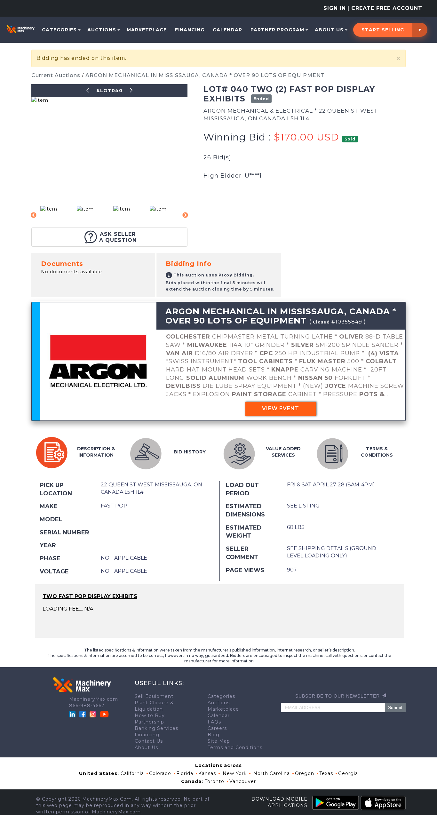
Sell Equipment (154, 696)
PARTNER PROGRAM (277, 30)
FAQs (214, 722)
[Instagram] (94, 713)
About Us (329, 30)
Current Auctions (56, 75)
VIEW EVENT (280, 408)
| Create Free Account (384, 8)
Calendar (227, 30)
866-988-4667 (87, 705)
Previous (33, 215)
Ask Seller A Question (118, 237)
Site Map (219, 741)
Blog (213, 735)
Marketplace (147, 30)
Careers (217, 728)
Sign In (334, 8)
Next (185, 215)
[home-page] (20, 29)
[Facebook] (82, 713)
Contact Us (149, 741)
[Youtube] (104, 713)
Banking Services (156, 728)
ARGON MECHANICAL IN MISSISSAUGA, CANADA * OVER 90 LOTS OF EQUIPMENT (205, 75)
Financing (189, 30)
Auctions (101, 30)
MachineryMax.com (93, 699)
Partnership (149, 722)
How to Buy (150, 715)
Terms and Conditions (235, 747)
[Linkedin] (73, 713)
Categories (59, 30)
